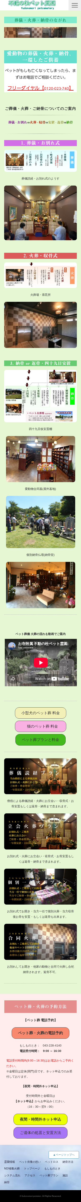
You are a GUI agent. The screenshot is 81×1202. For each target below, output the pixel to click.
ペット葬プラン (48, 1175)
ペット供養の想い (30, 1161)
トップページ (32, 1168)
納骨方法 (68, 1161)
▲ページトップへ (64, 1154)
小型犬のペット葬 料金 (40, 713)
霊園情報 (9, 1161)
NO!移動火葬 (12, 1168)
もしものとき (52, 1168)
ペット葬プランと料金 (40, 740)
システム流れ (12, 1175)
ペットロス (51, 1161)
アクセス (30, 1175)
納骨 (7, 1182)
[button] (75, 5)
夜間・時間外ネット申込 (40, 1119)
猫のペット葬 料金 (42, 726)
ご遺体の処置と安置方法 (40, 1133)
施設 (65, 1175)
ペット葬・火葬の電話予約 (40, 1033)
